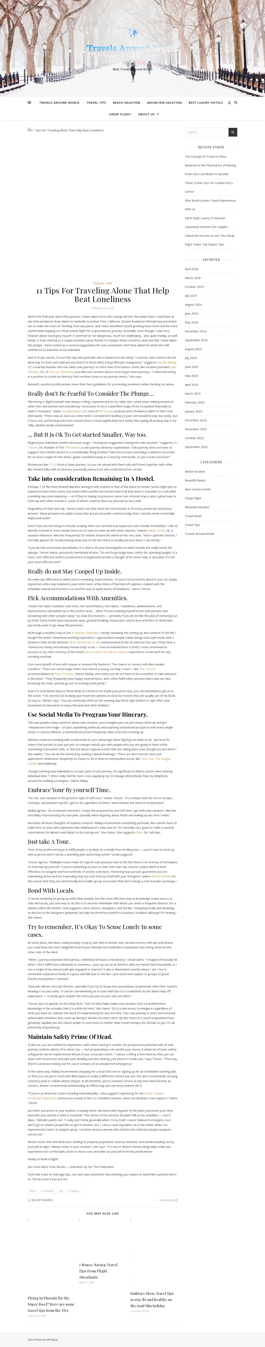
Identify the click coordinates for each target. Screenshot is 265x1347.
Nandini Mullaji (166, 362)
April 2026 (191, 269)
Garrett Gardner (42, 1200)
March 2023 (193, 393)
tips (61, 1191)
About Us (146, 114)
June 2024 (191, 313)
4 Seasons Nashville (85, 633)
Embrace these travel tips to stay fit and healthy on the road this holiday (152, 1299)
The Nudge (162, 759)
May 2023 (191, 376)
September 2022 (196, 447)
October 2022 (194, 438)
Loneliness (47, 1191)
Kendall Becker (72, 411)
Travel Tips (96, 102)
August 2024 (193, 304)
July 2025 (191, 295)
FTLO (52, 464)
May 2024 (191, 322)
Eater (139, 832)
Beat (32, 1191)
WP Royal (52, 1339)
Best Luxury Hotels (206, 102)
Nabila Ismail (156, 530)
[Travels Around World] (132, 45)
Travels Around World (59, 102)
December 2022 (196, 420)
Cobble (32, 763)
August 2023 (193, 349)
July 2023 (191, 358)
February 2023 (195, 402)
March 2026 (193, 278)
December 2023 (196, 331)
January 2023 (193, 411)
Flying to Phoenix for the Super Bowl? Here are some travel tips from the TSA (51, 1304)
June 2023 (191, 367)
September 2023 (196, 340)
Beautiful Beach (195, 480)
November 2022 (196, 429)
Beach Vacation (126, 102)
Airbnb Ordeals (161, 876)
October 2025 (194, 287)
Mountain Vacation (164, 102)
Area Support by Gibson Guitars (107, 652)
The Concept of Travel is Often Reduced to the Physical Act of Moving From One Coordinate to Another (210, 165)
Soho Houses (64, 674)
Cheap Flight (120, 114)
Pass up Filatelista (61, 372)
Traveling (74, 1191)
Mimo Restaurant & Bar (84, 642)
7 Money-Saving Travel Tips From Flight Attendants (98, 1270)
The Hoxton (147, 669)
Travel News (193, 516)
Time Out (147, 759)
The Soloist (72, 447)
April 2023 (191, 384)
